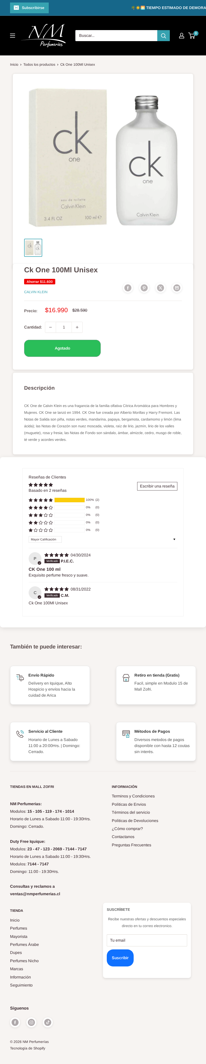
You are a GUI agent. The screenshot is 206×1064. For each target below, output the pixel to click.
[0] (192, 36)
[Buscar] (163, 35)
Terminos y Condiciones (133, 796)
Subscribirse (33, 8)
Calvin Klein (35, 292)
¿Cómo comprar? (127, 829)
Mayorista (18, 936)
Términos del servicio (131, 812)
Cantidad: (33, 327)
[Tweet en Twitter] (160, 287)
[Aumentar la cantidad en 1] (77, 327)
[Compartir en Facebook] (127, 287)
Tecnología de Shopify (27, 1048)
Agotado (62, 348)
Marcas (16, 969)
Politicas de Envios (129, 804)
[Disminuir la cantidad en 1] (50, 327)
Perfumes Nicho (24, 961)
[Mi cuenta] (181, 35)
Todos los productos (39, 64)
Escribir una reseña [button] (157, 486)
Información (20, 977)
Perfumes (18, 928)
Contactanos (123, 837)
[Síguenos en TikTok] (47, 1022)
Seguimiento (21, 985)
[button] (41, 500)
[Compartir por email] (176, 287)
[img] (57, 555)
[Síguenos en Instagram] (31, 1022)
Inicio (14, 64)
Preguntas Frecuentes (131, 845)
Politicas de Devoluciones (135, 821)
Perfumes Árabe (24, 944)
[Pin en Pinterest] (144, 287)
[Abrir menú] (12, 36)
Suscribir (120, 958)
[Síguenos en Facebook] (15, 1022)
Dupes (16, 952)
